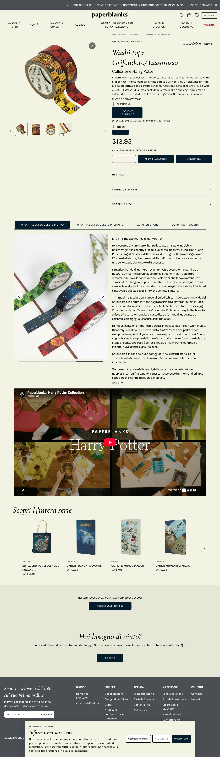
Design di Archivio (116, 699)
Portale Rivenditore (174, 699)
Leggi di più (118, 383)
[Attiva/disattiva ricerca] (181, 15)
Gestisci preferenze (138, 738)
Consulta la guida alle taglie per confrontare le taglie (141, 121)
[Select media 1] (21, 129)
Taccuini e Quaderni (56, 24)
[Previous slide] (19, 296)
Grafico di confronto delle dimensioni (114, 714)
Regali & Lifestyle (158, 24)
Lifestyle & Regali (130, 34)
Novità (34, 24)
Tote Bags (27, 561)
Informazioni (177, 5)
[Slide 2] (61, 361)
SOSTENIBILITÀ (122, 204)
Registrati (46, 714)
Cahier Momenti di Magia (173, 565)
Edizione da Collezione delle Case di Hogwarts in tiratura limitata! (110, 5)
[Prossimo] (152, 5)
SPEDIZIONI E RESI (124, 189)
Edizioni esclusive (186, 24)
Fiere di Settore (171, 714)
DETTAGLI (118, 174)
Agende (80, 24)
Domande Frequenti (82, 695)
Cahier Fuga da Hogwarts (84, 565)
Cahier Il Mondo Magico (127, 565)
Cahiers (71, 561)
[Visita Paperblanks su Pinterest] (211, 740)
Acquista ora (194, 159)
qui (91, 645)
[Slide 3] (89, 361)
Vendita (209, 24)
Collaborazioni (114, 693)
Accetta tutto (181, 739)
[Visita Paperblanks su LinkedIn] (199, 740)
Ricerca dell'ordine (87, 703)
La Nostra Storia (144, 693)
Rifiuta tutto (161, 739)
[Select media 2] (36, 129)
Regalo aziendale (173, 693)
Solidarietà (140, 710)
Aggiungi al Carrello (156, 159)
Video (108, 704)
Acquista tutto (14, 24)
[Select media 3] (51, 129)
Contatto (206, 5)
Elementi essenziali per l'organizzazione (116, 24)
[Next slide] (102, 296)
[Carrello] (189, 15)
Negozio (193, 5)
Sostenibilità (142, 704)
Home (115, 34)
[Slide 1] (32, 361)
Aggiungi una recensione (110, 606)
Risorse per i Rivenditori (170, 706)
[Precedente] (67, 5)
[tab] (42, 225)
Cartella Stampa (144, 699)
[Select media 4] (65, 129)
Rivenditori (209, 15)
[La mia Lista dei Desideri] (197, 15)
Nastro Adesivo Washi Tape (158, 34)
